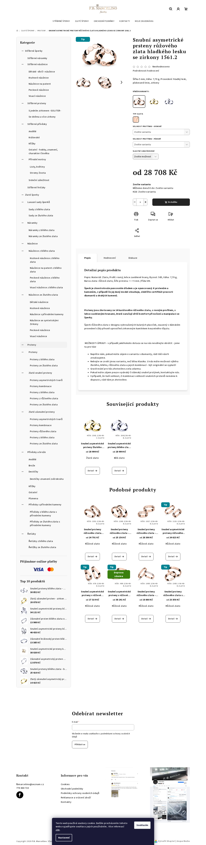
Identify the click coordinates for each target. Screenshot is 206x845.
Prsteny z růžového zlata (44, 398)
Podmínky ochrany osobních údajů (80, 793)
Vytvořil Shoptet (166, 841)
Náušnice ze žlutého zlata (43, 295)
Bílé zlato (119, 458)
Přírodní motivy (37, 159)
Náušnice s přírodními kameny (47, 314)
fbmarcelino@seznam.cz (30, 784)
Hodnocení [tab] (110, 258)
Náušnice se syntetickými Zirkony (44, 322)
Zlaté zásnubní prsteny (42, 412)
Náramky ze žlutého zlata (43, 236)
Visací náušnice (37, 96)
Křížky (32, 143)
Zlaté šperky (32, 195)
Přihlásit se (80, 744)
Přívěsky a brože (36, 452)
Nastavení (64, 837)
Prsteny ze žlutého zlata (44, 365)
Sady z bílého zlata (39, 209)
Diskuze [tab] (133, 258)
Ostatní (33, 492)
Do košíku (172, 202)
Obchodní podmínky (72, 788)
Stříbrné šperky (34, 51)
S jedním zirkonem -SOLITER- (45, 110)
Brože (32, 465)
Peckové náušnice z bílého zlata (45, 279)
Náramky (32, 223)
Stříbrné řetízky (36, 187)
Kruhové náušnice (39, 77)
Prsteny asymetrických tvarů (46, 380)
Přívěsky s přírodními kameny (45, 504)
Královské (34, 137)
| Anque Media (182, 841)
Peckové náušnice (39, 90)
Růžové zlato (92, 543)
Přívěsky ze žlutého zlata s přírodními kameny (45, 523)
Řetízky (31, 534)
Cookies (65, 784)
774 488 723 (22, 788)
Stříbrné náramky (37, 58)
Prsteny (31, 345)
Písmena (33, 498)
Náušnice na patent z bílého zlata (46, 269)
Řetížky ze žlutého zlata (42, 547)
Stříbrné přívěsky (37, 124)
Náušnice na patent (40, 84)
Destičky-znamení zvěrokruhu (47, 479)
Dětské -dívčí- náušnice (42, 71)
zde (58, 830)
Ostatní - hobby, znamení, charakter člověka (43, 151)
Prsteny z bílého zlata (42, 359)
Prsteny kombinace (41, 386)
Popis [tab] (87, 258)
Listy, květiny (37, 166)
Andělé (32, 131)
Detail (91, 470)
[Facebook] (19, 794)
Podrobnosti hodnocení (146, 70)
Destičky (33, 471)
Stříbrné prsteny (36, 103)
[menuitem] (61, 21)
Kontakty (66, 802)
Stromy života (38, 173)
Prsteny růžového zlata (43, 431)
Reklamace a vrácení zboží (76, 797)
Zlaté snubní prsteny (40, 373)
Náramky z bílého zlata (42, 230)
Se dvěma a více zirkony (42, 116)
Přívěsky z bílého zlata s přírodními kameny (43, 513)
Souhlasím (142, 825)
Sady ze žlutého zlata (41, 215)
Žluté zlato (92, 458)
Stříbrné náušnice (37, 64)
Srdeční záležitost (39, 180)
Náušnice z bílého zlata (42, 251)
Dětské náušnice (39, 302)
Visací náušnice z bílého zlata (46, 287)
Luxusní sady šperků (38, 202)
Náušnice (32, 243)
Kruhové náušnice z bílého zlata (44, 260)
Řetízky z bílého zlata (41, 541)
